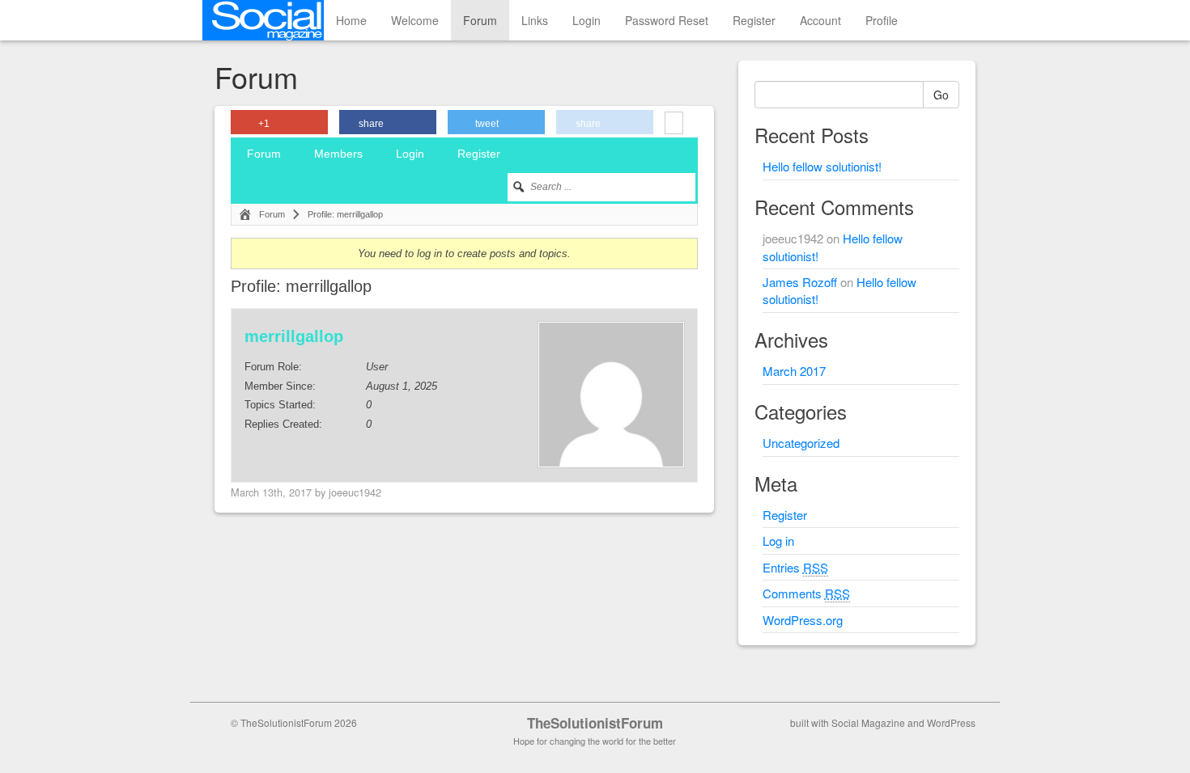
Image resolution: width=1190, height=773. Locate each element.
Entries (795, 567)
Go (941, 95)
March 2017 (794, 370)
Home (351, 20)
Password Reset (666, 20)
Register (754, 20)
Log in (778, 540)
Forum (480, 20)
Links (534, 20)
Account (820, 20)
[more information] (673, 124)
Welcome (415, 20)
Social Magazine (868, 722)
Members (338, 153)
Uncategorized (801, 442)
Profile (881, 20)
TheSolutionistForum (595, 723)
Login (586, 20)
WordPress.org (803, 619)
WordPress (951, 722)
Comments (806, 593)
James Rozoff (800, 281)
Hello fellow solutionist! (822, 166)
